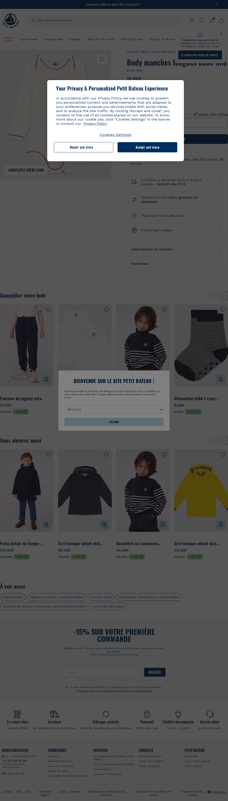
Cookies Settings (115, 135)
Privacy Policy (95, 123)
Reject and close (81, 147)
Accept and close (147, 147)
